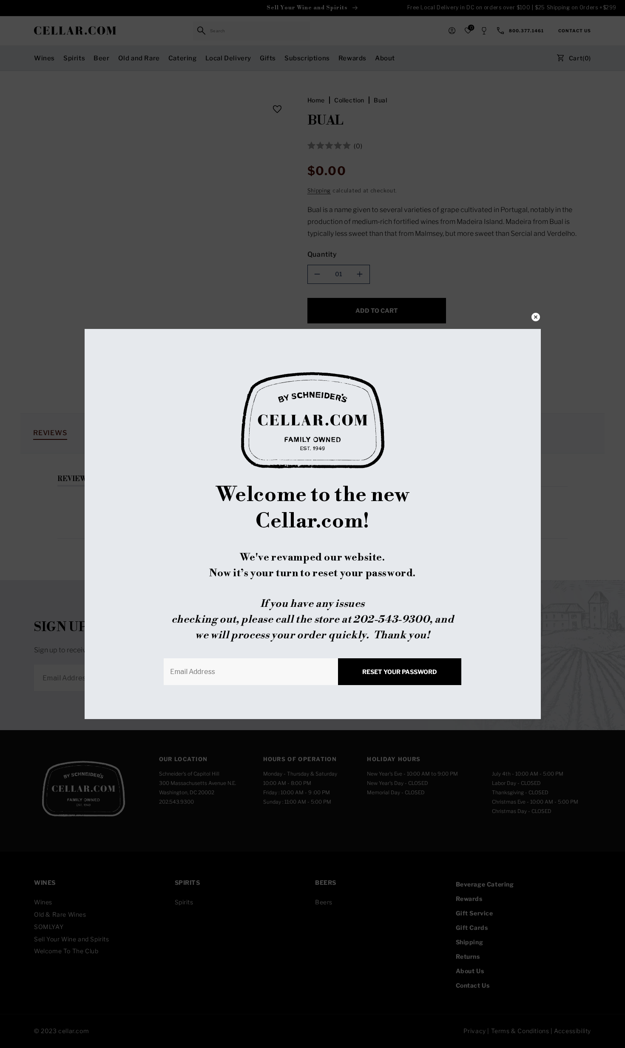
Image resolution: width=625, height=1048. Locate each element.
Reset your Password (399, 671)
